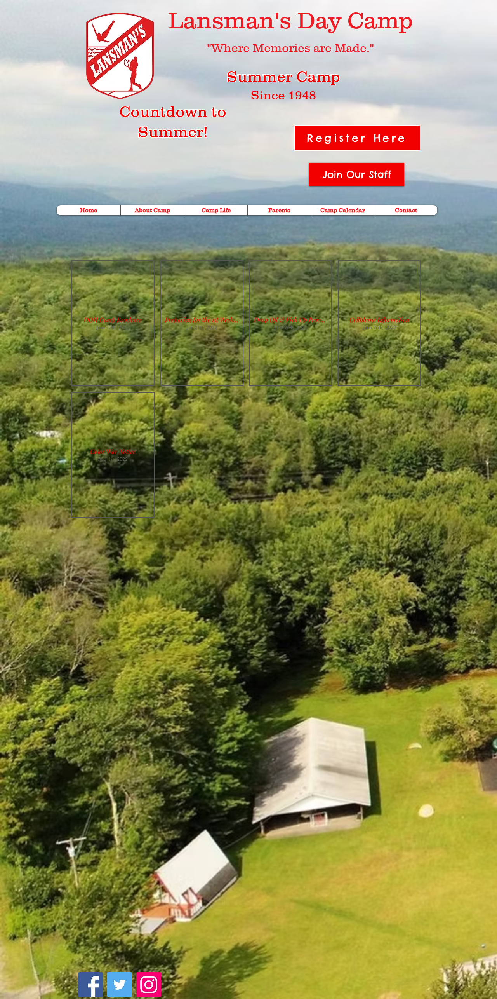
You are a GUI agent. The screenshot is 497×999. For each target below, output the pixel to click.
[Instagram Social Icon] (148, 984)
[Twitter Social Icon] (119, 984)
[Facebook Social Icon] (90, 984)
